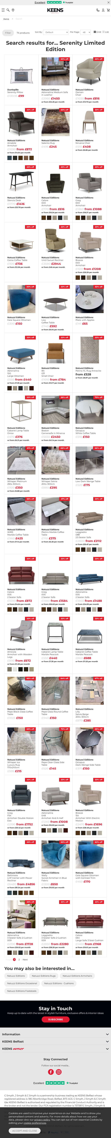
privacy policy (42, 1119)
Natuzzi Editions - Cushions (59, 983)
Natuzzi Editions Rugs (44, 975)
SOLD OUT (21, 492)
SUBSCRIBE (55, 1019)
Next (25, 959)
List (107, 32)
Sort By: (39, 32)
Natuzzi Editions (54, 92)
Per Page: (75, 32)
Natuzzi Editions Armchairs (77, 975)
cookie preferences (35, 1123)
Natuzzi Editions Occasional (22, 983)
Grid (98, 32)
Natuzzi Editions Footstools (21, 991)
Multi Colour (97, 385)
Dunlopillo (15, 91)
